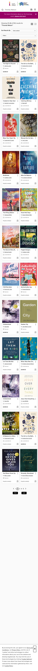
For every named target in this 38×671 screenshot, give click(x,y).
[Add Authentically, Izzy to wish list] (35, 295)
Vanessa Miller (8, 215)
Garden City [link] (24, 324)
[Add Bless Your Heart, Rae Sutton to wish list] (17, 146)
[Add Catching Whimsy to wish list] (35, 109)
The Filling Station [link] (8, 213)
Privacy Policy (16, 650)
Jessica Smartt (8, 364)
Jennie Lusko (8, 66)
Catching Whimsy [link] (26, 101)
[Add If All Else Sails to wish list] (17, 295)
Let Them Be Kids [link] (8, 361)
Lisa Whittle (25, 401)
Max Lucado (8, 475)
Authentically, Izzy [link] (26, 287)
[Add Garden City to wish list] (35, 332)
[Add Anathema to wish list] (17, 183)
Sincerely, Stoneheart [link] (27, 473)
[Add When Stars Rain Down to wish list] (35, 370)
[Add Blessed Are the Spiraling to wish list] (35, 146)
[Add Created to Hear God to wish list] (17, 109)
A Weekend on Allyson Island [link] (10, 436)
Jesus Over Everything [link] (27, 399)
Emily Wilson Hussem (27, 475)
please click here (20, 16)
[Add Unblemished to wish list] (17, 332)
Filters (4, 35)
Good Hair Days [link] (25, 213)
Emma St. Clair (8, 289)
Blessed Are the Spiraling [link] (28, 138)
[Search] (2, 9)
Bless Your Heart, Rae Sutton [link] (10, 138)
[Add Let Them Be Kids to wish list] (17, 370)
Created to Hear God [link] (9, 101)
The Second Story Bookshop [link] (10, 250)
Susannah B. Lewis (9, 140)
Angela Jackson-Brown (28, 364)
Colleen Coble (8, 177)
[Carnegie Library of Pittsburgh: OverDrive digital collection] (19, 4)
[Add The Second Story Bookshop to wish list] (17, 258)
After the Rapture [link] (26, 175)
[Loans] (31, 10)
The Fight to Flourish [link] (9, 64)
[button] (32, 24)
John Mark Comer (26, 326)
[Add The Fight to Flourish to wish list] (17, 72)
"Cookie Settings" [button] (26, 659)
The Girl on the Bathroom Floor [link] (28, 64)
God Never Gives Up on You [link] (10, 473)
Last (24, 493)
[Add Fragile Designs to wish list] (35, 258)
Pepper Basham (26, 289)
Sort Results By (5, 30)
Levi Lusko (25, 140)
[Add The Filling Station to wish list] (17, 221)
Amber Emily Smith (27, 66)
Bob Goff (24, 103)
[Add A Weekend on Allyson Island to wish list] (17, 444)
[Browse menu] (35, 9)
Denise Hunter (8, 252)
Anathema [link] (6, 175)
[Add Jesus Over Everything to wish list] (35, 407)
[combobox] (15, 10)
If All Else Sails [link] (7, 287)
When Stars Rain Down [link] (28, 361)
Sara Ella (7, 326)
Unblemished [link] (7, 324)
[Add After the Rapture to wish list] (35, 183)
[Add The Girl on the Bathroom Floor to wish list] (35, 72)
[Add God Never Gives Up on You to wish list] (17, 481)
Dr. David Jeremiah (27, 177)
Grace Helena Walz (27, 215)
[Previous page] (13, 489)
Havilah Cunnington (9, 103)
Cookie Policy (9, 666)
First (15, 493)
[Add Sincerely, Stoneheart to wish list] (35, 481)
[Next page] (26, 489)
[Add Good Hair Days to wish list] (35, 221)
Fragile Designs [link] (25, 250)
